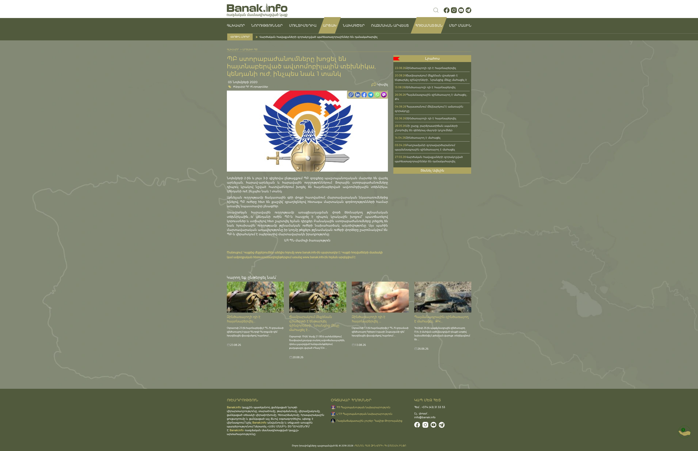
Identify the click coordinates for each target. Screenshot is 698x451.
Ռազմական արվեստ (390, 26)
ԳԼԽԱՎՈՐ (236, 26)
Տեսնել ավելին (432, 170)
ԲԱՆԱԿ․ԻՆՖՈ (397, 445)
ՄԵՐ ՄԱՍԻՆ (460, 26)
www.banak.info (305, 252)
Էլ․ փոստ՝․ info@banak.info (425, 415)
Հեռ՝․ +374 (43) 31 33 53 (429, 407)
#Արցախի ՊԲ (241, 86)
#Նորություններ (259, 86)
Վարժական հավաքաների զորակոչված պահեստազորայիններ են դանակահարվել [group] (318, 37)
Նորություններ (267, 26)
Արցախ (329, 26)
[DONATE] (684, 432)
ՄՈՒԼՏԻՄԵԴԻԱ (302, 26)
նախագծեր (354, 26)
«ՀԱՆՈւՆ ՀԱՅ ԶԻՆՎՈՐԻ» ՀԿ (370, 445)
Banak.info (237, 430)
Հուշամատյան (428, 26)
